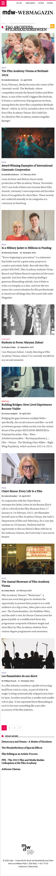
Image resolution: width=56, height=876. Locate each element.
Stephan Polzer (10, 347)
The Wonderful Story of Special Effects (22, 747)
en (17, 3)
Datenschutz (33, 866)
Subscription (30, 3)
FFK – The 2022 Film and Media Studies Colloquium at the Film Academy (23, 761)
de (21, 3)
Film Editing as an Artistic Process (20, 754)
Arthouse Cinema (11, 769)
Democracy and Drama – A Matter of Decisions (27, 741)
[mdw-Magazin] (28, 8)
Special (5, 401)
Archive (41, 3)
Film (4, 68)
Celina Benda (9, 590)
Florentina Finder (11, 252)
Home (4, 23)
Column (6, 339)
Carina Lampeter (11, 413)
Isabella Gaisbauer (11, 80)
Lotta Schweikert (11, 496)
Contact (50, 3)
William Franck (10, 681)
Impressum (23, 866)
